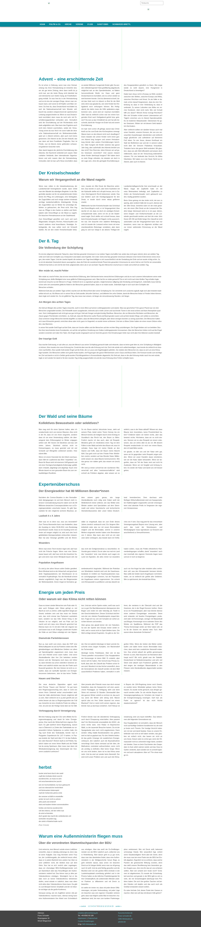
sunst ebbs (102, 24)
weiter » (118, 906)
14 (110, 906)
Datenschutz (92, 918)
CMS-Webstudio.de (89, 924)
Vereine (79, 24)
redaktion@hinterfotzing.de (88, 913)
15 (112, 906)
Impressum (82, 918)
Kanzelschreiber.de (125, 913)
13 (108, 906)
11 (103, 906)
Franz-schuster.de (124, 916)
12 (106, 906)
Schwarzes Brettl (121, 24)
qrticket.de (122, 922)
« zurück (83, 906)
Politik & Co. (55, 24)
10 (101, 906)
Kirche (68, 24)
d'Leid (90, 24)
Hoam (42, 24)
